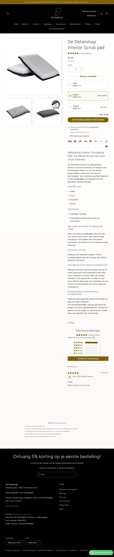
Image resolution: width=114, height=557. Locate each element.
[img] (73, 373)
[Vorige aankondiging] (6, 2)
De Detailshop (15, 550)
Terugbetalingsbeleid (29, 550)
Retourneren (64, 505)
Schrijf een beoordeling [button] (88, 359)
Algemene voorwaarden (68, 489)
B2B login (62, 493)
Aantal (70, 65)
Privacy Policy (64, 501)
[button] (8, 13)
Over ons (62, 497)
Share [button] (72, 323)
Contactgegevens (61, 550)
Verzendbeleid (83, 550)
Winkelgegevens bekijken (80, 136)
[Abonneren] (74, 474)
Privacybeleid (73, 550)
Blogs (61, 509)
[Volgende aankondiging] (107, 2)
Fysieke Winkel (12, 506)
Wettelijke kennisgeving (45, 550)
